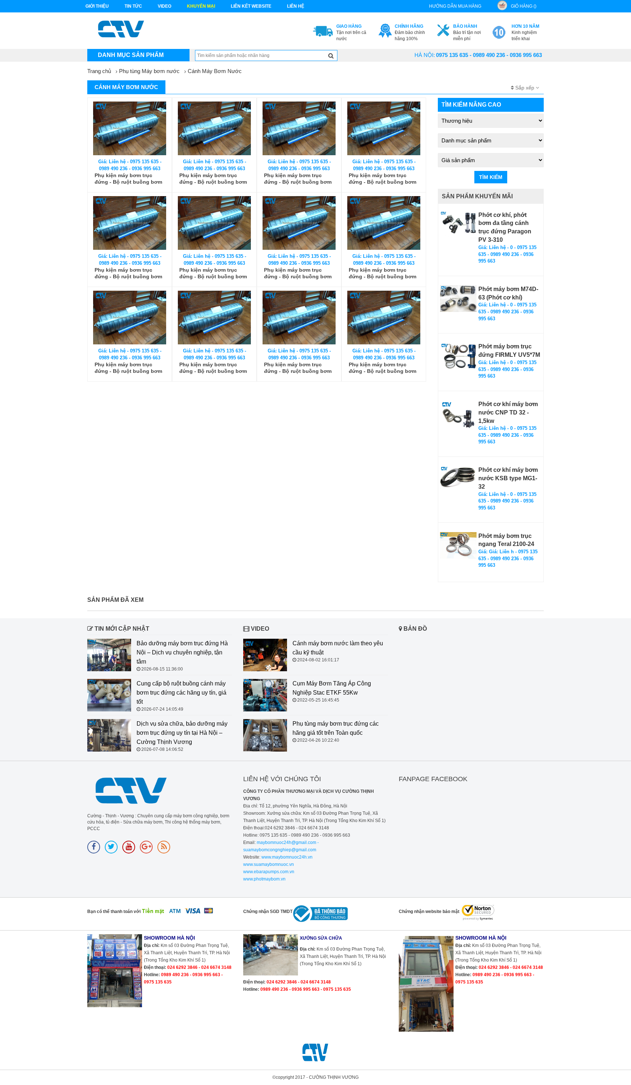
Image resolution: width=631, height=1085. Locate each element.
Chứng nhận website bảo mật (429, 911)
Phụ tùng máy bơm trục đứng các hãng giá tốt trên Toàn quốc (335, 728)
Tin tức (133, 6)
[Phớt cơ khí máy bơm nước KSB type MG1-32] (458, 477)
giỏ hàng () (523, 6)
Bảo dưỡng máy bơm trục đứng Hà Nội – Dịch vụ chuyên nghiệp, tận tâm (182, 652)
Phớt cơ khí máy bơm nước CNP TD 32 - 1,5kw (508, 412)
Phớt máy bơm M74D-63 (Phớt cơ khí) (508, 293)
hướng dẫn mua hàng (455, 6)
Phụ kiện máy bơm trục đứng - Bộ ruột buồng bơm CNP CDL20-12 (298, 178)
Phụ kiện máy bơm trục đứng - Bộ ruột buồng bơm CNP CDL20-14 (213, 178)
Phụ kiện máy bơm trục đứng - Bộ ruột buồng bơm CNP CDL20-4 (213, 368)
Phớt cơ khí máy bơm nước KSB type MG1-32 (508, 478)
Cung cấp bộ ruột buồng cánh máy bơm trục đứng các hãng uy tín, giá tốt (181, 692)
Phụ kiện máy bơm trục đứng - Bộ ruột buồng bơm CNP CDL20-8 (213, 273)
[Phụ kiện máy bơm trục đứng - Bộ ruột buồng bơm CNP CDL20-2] (383, 317)
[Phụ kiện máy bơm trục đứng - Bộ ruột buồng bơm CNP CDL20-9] (129, 223)
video (164, 6)
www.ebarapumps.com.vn (268, 871)
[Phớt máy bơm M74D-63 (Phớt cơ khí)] (458, 298)
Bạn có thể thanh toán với (114, 911)
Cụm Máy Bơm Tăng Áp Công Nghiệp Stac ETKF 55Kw (331, 688)
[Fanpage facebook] (93, 847)
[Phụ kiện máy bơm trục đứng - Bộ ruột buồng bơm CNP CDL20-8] (214, 223)
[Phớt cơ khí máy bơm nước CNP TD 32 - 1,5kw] (458, 414)
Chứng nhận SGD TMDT (267, 911)
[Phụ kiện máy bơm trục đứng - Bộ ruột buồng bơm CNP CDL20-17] (129, 128)
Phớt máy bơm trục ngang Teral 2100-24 (506, 540)
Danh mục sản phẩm (131, 55)
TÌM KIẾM (490, 177)
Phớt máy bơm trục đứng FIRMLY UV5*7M (509, 350)
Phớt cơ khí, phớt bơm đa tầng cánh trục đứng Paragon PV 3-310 (504, 227)
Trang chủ (99, 71)
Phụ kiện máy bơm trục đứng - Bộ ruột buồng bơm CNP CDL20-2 (382, 368)
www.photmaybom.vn (264, 879)
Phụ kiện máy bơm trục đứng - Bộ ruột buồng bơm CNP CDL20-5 (128, 368)
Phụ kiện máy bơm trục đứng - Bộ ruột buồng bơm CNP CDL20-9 (128, 273)
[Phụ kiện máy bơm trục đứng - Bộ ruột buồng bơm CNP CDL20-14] (214, 128)
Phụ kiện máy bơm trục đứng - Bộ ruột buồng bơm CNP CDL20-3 (298, 368)
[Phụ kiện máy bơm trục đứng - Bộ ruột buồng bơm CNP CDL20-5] (129, 317)
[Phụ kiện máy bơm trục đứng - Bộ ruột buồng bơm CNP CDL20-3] (299, 317)
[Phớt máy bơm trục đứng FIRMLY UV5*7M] (458, 356)
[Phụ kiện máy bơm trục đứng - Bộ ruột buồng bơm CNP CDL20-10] (383, 128)
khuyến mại (201, 6)
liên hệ (295, 6)
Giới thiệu (97, 6)
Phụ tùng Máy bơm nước (149, 71)
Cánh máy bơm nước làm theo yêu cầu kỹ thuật (337, 648)
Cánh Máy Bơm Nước (215, 71)
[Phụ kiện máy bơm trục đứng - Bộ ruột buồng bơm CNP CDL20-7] (299, 223)
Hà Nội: (424, 55)
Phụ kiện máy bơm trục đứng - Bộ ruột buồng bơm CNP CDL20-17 (128, 178)
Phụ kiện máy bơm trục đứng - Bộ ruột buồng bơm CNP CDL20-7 (298, 273)
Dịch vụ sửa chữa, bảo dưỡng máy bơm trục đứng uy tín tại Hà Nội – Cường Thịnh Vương (182, 733)
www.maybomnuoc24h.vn (286, 857)
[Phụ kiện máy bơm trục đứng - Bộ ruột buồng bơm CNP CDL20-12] (299, 128)
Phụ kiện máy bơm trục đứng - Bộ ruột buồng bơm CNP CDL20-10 (382, 178)
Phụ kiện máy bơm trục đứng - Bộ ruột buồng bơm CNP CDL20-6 (382, 273)
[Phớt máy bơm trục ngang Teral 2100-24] (458, 545)
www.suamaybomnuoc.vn (268, 864)
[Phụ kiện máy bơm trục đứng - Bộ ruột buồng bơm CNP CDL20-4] (214, 317)
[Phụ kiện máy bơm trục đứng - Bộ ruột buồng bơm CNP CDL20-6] (383, 223)
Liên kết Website (251, 6)
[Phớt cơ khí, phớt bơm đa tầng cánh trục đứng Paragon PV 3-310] (458, 224)
